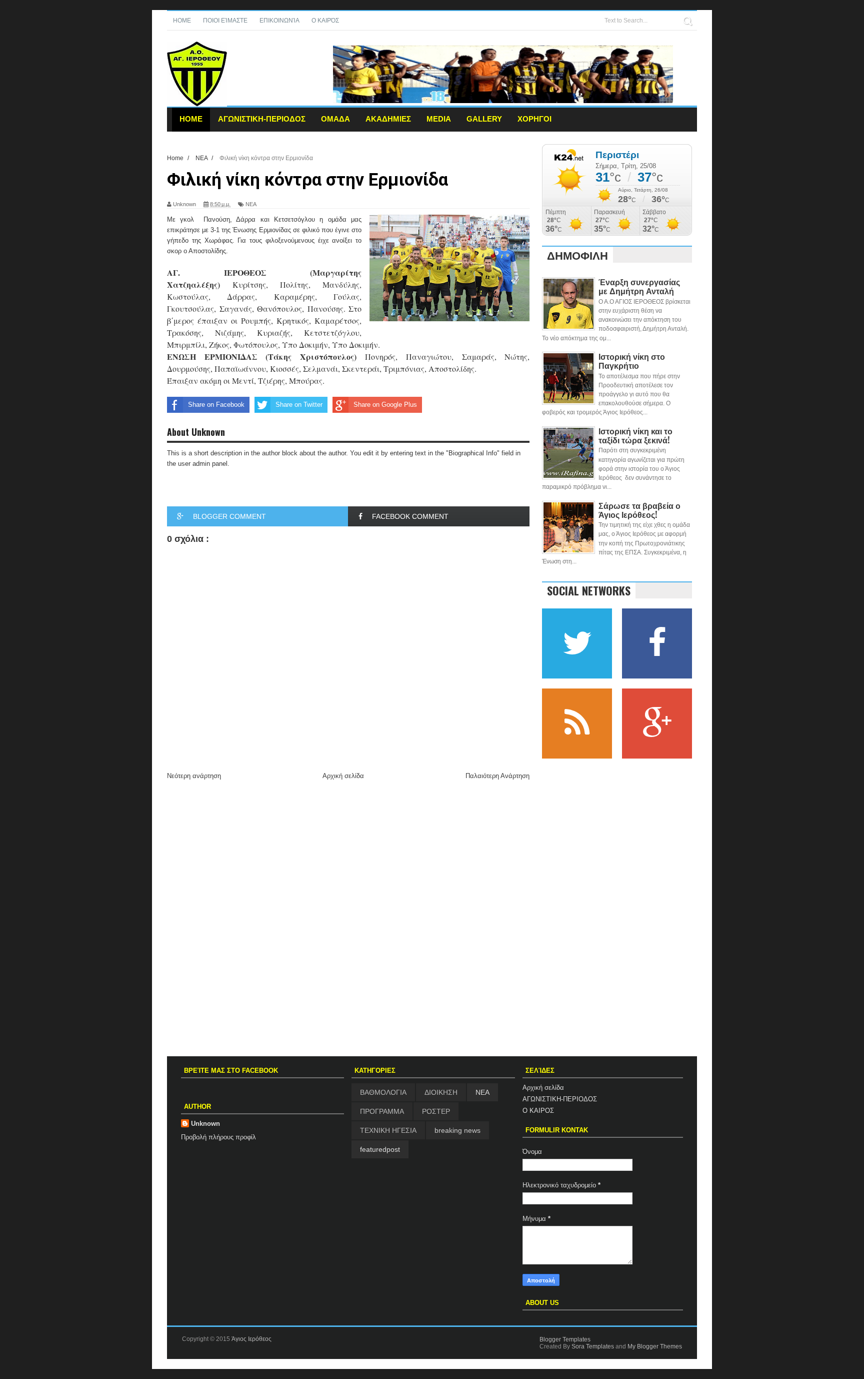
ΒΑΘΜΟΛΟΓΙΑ (383, 1092)
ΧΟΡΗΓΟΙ (535, 119)
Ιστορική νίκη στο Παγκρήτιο (631, 360)
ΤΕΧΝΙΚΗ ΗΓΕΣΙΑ (388, 1130)
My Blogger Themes (655, 1346)
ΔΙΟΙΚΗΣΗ (441, 1092)
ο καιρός (325, 20)
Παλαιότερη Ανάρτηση (498, 776)
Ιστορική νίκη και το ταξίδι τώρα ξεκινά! (635, 435)
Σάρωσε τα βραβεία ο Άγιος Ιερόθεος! (639, 509)
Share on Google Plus (385, 404)
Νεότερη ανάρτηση (194, 776)
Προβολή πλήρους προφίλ (218, 1137)
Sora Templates (593, 1346)
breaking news (457, 1130)
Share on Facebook (216, 404)
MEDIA (438, 119)
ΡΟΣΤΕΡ (436, 1111)
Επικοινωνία (280, 20)
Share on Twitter (299, 404)
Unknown (205, 1123)
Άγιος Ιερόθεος (252, 1338)
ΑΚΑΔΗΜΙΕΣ (388, 119)
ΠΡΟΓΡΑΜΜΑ (382, 1111)
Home (182, 20)
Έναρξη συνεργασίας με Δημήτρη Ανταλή (639, 286)
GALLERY (484, 119)
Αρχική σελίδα (343, 776)
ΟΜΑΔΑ (335, 119)
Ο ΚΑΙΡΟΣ (538, 1110)
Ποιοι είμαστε (225, 20)
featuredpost (380, 1149)
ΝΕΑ (251, 204)
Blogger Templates (565, 1339)
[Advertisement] (348, 858)
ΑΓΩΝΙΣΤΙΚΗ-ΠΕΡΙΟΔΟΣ (262, 119)
